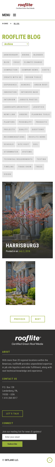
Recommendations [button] (14, 137)
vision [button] (7, 174)
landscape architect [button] (16, 107)
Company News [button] (30, 70)
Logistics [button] (38, 107)
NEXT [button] (38, 319)
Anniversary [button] (11, 55)
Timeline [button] (9, 167)
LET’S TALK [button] (12, 413)
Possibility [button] (25, 122)
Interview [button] (9, 100)
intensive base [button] (29, 92)
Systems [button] (27, 152)
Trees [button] (39, 167)
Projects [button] (9, 129)
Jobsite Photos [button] (29, 100)
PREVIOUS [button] (19, 319)
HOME (5, 23)
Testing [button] (41, 159)
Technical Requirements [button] (18, 159)
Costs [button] (45, 70)
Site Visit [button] (23, 144)
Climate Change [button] (33, 62)
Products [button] (41, 122)
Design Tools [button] (33, 77)
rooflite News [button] (37, 137)
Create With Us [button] (12, 77)
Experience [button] (10, 85)
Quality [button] (23, 129)
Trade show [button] (24, 167)
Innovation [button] (10, 92)
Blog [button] (6, 62)
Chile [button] (17, 62)
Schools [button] (9, 144)
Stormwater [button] (11, 152)
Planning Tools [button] (41, 114)
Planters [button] (9, 122)
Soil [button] (35, 144)
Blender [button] (38, 55)
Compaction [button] (11, 70)
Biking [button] (25, 55)
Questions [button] (38, 129)
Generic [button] (25, 85)
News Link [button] (9, 114)
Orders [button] (23, 114)
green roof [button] (41, 85)
